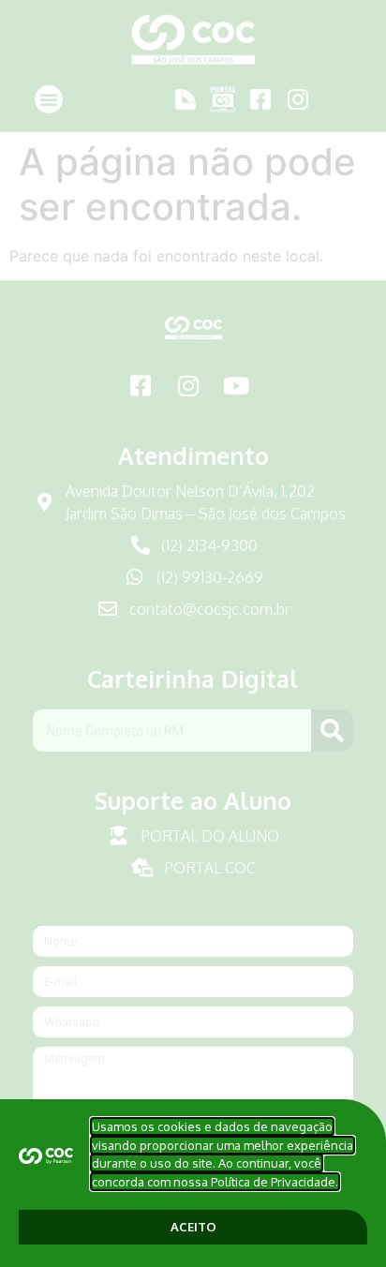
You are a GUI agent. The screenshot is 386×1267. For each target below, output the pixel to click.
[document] (193, 633)
